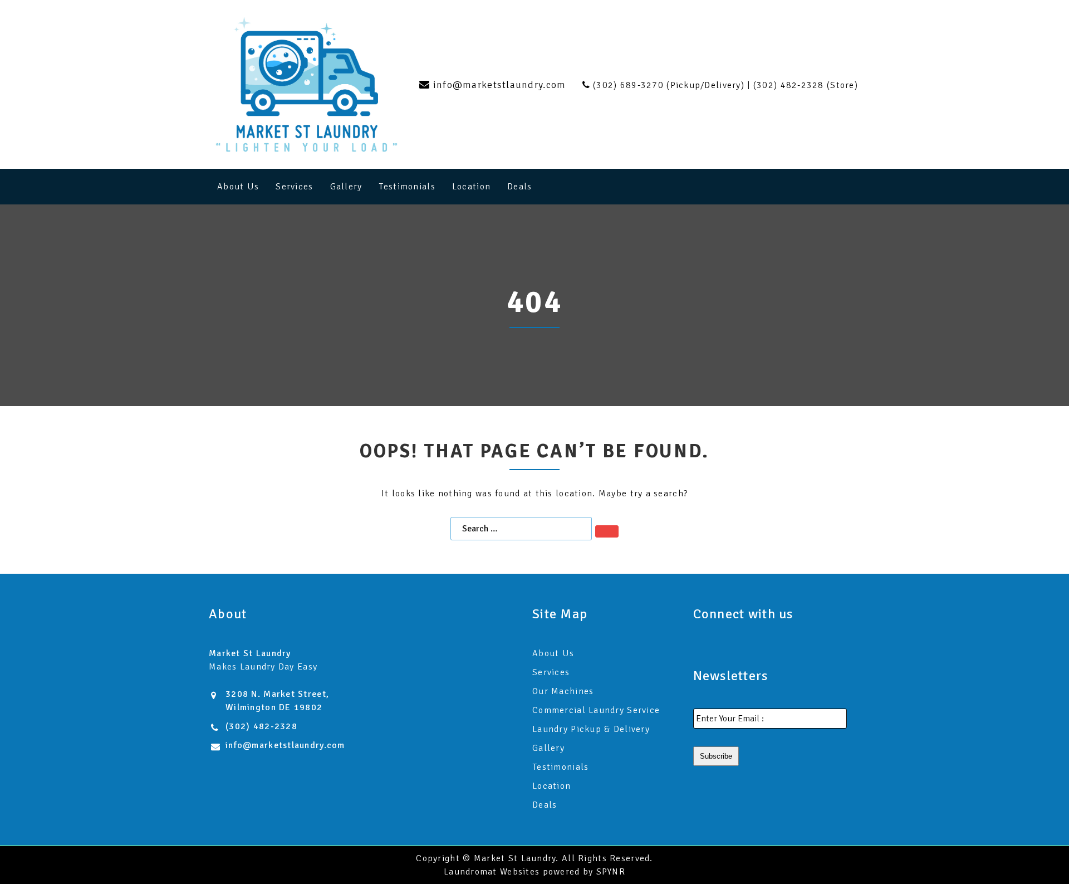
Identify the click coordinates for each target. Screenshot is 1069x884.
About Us (238, 186)
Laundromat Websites (492, 871)
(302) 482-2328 (261, 726)
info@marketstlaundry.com (285, 745)
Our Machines (563, 691)
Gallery (346, 186)
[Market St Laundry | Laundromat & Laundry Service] (306, 84)
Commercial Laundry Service (596, 710)
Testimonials (407, 186)
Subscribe (716, 756)
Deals (519, 186)
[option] (534, 305)
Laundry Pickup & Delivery (591, 729)
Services (294, 186)
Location (471, 186)
